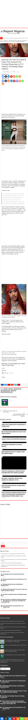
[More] (20, 76)
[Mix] (20, 81)
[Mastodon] (17, 81)
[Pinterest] (11, 76)
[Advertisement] (14, 99)
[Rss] (14, 715)
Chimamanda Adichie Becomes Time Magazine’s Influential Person (12, 585)
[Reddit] (14, 76)
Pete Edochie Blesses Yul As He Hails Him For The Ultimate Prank (13, 606)
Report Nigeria (14, 31)
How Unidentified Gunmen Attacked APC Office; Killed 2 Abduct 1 (18, 415)
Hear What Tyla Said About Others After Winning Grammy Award (13, 595)
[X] (6, 76)
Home (1, 40)
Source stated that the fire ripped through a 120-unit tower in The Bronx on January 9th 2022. (13, 208)
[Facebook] (3, 76)
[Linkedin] (8, 76)
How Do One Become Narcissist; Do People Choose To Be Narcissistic (13, 580)
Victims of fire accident (6, 392)
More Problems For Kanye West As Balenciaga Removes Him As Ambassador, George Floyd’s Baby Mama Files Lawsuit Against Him (13, 601)
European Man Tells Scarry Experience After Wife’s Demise (13, 553)
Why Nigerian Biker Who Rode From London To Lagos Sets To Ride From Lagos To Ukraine (14, 590)
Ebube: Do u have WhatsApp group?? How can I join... (16, 645)
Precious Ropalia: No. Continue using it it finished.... (15, 654)
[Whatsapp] (17, 76)
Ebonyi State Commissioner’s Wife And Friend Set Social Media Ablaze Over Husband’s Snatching (13, 472)
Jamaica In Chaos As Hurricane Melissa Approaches (14, 439)
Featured (5, 40)
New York (13, 390)
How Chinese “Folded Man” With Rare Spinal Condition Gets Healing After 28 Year (12, 479)
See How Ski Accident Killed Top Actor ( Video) (10, 411)
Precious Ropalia (6, 71)
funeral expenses (5, 390)
